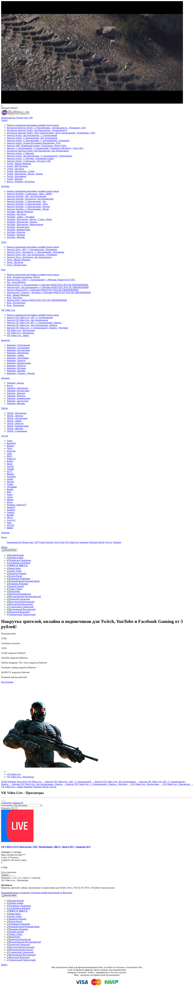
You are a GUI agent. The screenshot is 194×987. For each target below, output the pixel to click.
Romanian (23, 583)
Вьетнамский (29, 609)
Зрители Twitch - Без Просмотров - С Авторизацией (32, 135)
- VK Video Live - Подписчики (143, 784)
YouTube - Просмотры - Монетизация (25, 224)
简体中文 (23, 565)
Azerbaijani (24, 563)
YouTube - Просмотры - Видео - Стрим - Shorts (29, 219)
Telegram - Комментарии (18, 398)
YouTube (5, 186)
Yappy (10, 494)
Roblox (10, 461)
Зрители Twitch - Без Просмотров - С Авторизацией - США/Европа (39, 156)
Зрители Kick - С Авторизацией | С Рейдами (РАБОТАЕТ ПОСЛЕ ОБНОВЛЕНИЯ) (47, 285)
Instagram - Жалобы (16, 371)
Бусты (10, 385)
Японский (24, 612)
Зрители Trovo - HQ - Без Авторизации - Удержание (32, 254)
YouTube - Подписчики (18, 227)
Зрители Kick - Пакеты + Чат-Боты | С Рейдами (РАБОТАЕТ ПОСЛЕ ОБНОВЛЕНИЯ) (49, 292)
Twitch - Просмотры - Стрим (20, 171)
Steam (9, 464)
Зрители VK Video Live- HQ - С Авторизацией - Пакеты (34, 322)
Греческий (24, 599)
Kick (3, 269)
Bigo (9, 492)
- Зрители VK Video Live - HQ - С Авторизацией (66, 781)
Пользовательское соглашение (15, 892)
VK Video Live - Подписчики (21, 330)
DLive (10, 502)
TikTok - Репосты (15, 423)
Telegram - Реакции (16, 393)
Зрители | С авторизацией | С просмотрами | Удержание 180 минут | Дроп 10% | (45, 148)
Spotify (10, 479)
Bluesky (10, 474)
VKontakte (12, 487)
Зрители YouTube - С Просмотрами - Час (26, 201)
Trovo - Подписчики (16, 265)
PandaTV (11, 507)
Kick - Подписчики (16, 302)
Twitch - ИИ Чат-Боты (17, 166)
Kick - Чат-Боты (14, 297)
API (31, 118)
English (19, 557)
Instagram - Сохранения (18, 347)
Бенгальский (27, 601)
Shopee (10, 499)
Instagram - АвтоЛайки (18, 358)
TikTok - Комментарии (18, 426)
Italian (18, 568)
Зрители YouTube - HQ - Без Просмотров (26, 196)
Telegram (5, 378)
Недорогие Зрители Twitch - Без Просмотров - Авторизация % (37, 130)
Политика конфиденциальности (46, 892)
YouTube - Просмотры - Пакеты (22, 222)
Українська (25, 560)
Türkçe (18, 589)
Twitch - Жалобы (15, 179)
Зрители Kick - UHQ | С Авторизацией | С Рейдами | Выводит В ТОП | (41, 279)
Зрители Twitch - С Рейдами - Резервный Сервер (30, 158)
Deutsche (21, 573)
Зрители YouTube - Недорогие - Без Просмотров (30, 199)
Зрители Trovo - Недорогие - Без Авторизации (29, 257)
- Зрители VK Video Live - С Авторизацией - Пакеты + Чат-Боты (95, 784)
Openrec (10, 512)
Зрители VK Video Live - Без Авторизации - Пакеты (32, 325)
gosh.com (11, 451)
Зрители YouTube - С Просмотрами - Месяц (28, 209)
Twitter (10, 484)
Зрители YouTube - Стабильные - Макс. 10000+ (29, 194)
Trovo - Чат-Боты (15, 262)
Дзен (9, 522)
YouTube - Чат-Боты (16, 214)
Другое (4, 436)
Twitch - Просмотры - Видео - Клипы (25, 174)
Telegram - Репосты (16, 396)
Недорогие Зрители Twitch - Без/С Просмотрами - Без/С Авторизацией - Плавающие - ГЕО (51, 133)
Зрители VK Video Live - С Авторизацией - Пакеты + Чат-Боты (37, 328)
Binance (10, 446)
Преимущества (8, 118)
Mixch (10, 517)
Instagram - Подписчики (18, 350)
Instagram (5, 340)
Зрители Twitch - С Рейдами (20, 153)
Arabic (18, 571)
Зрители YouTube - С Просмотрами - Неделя (28, 206)
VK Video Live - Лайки (18, 335)
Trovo (4, 242)
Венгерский (27, 604)
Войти (4, 547)
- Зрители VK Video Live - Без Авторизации (114, 781)
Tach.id (10, 466)
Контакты (67, 892)
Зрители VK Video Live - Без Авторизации (27, 320)
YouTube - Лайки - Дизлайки (21, 217)
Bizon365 (11, 443)
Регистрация (7, 682)
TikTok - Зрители (15, 415)
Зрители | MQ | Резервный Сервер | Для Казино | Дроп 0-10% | (37, 145)
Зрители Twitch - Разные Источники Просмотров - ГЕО (34, 143)
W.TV (9, 471)
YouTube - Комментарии (18, 229)
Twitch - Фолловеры (16, 176)
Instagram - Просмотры (18, 353)
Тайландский (29, 614)
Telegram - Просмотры (17, 388)
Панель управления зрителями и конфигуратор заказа (33, 125)
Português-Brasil (31, 581)
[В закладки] (11, 875)
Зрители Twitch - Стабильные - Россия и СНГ (29, 161)
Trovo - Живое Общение (18, 260)
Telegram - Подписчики (18, 390)
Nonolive (11, 510)
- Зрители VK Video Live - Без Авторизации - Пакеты (35, 784)
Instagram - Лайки (15, 355)
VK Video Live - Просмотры (20, 333)
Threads (10, 469)
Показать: (6, 808)
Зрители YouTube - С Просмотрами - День (27, 204)
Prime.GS (11, 458)
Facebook (11, 476)
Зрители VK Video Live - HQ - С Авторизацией (30, 317)
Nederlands (24, 578)
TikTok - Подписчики (17, 418)
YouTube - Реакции (16, 234)
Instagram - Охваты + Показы (21, 373)
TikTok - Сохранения (17, 431)
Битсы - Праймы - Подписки (21, 181)
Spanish (20, 586)
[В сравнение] (14, 875)
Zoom (9, 441)
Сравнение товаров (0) (12, 803)
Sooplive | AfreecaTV (16, 505)
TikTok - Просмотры (16, 413)
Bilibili (10, 528)
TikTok (4, 408)
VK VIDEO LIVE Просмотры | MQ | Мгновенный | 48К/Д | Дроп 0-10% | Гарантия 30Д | (46, 847)
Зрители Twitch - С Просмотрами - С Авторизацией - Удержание (38, 140)
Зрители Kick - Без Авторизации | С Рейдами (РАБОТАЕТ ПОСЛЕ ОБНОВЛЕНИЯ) (48, 287)
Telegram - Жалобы (16, 403)
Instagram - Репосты (16, 365)
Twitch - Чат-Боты (15, 168)
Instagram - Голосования (18, 345)
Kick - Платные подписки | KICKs (23, 277)
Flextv (9, 448)
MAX (9, 456)
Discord (10, 481)
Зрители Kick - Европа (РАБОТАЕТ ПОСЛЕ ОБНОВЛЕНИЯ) (37, 300)
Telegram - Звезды (15, 383)
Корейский (25, 594)
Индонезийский (33, 596)
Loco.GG (11, 520)
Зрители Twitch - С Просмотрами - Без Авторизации (32, 138)
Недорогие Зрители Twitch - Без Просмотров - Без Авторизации (38, 151)
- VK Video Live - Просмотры (175, 784)
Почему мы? (22, 118)
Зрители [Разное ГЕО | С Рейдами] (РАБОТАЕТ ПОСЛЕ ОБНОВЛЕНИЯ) (43, 290)
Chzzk (10, 497)
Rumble (10, 515)
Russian (20, 555)
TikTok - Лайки (14, 421)
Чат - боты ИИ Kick (16, 282)
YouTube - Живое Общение (20, 211)
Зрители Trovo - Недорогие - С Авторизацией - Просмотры (35, 252)
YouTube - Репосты (16, 232)
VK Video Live (8, 310)
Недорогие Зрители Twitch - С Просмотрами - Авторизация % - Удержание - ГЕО (46, 127)
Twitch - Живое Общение (19, 163)
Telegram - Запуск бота (18, 401)
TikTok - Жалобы (15, 428)
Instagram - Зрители (16, 360)
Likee (9, 453)
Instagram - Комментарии (19, 363)
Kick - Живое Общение (18, 295)
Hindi (17, 591)
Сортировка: (7, 805)
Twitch (4, 120)
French (18, 576)
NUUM (10, 525)
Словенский (27, 607)
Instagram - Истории (16, 368)
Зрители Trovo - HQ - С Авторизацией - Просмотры (32, 249)
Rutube (10, 489)
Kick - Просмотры (15, 305)
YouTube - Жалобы (16, 237)
